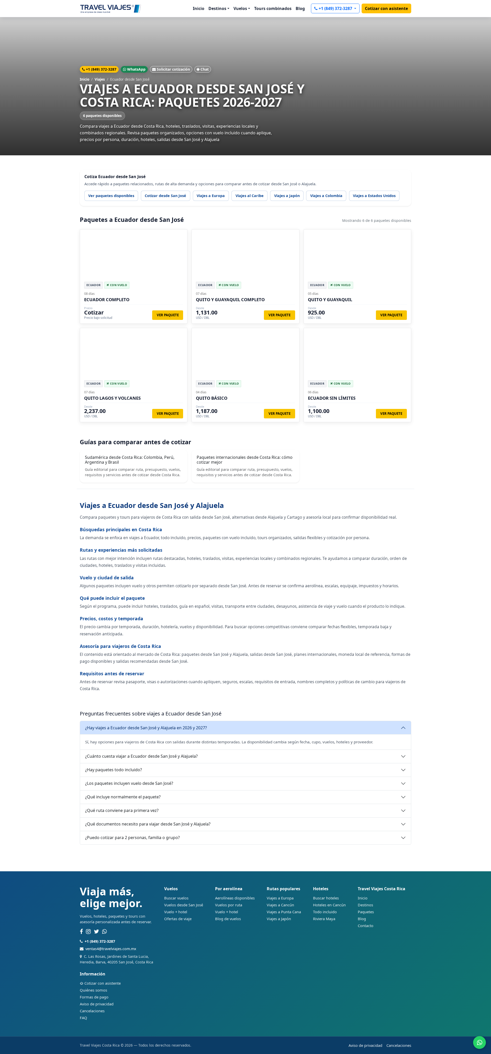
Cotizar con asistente (386, 8)
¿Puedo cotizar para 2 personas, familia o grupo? (132, 837)
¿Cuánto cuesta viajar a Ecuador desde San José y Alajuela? (141, 756)
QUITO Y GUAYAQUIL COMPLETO (230, 299)
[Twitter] (96, 932)
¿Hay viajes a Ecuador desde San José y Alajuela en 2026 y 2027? (146, 728)
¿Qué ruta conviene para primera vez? (122, 810)
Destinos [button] (217, 8)
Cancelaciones (92, 1010)
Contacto (365, 925)
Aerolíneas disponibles (235, 897)
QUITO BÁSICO (211, 398)
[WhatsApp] (104, 932)
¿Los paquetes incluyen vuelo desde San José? (129, 783)
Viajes (100, 79)
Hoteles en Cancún (329, 904)
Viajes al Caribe (250, 195)
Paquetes (366, 911)
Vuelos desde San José (183, 904)
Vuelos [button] (240, 8)
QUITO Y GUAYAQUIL (330, 299)
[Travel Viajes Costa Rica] (110, 8)
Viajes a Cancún (280, 904)
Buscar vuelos (176, 897)
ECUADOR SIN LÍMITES (331, 398)
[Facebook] (81, 932)
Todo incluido (325, 911)
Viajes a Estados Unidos (374, 195)
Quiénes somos (93, 990)
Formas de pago (94, 996)
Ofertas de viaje (178, 918)
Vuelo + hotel (175, 911)
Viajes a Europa (211, 195)
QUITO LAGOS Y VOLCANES (112, 398)
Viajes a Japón (287, 195)
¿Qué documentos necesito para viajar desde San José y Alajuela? (147, 824)
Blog (300, 8)
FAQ (83, 1017)
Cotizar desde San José (165, 195)
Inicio (198, 8)
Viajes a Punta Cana (284, 911)
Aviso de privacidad (97, 1003)
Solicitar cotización (173, 69)
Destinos (365, 904)
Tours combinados (273, 8)
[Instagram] (88, 932)
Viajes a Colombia (326, 195)
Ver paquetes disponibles (111, 195)
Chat (204, 69)
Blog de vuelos (228, 918)
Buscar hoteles (326, 897)
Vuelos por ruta (228, 904)
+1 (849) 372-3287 (336, 8)
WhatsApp (136, 69)
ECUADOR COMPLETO (106, 299)
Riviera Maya (324, 918)
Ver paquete (168, 315)
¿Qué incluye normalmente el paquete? (123, 797)
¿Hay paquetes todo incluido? (113, 770)
